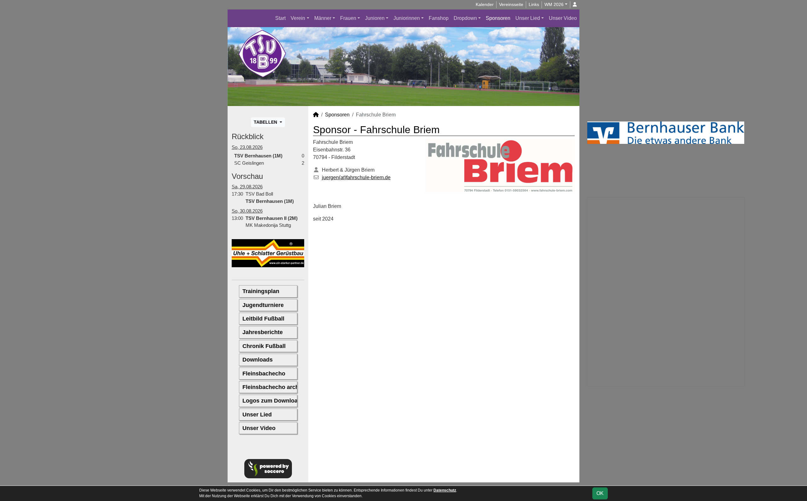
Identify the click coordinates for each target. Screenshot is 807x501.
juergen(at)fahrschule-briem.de (356, 177)
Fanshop (439, 18)
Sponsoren (498, 18)
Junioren (375, 18)
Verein (298, 18)
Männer (322, 18)
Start (280, 18)
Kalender (485, 4)
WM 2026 (554, 4)
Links (534, 4)
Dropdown (465, 18)
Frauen (348, 18)
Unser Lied (527, 18)
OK (600, 493)
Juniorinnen (406, 18)
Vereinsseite (511, 4)
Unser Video (563, 18)
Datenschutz (444, 490)
